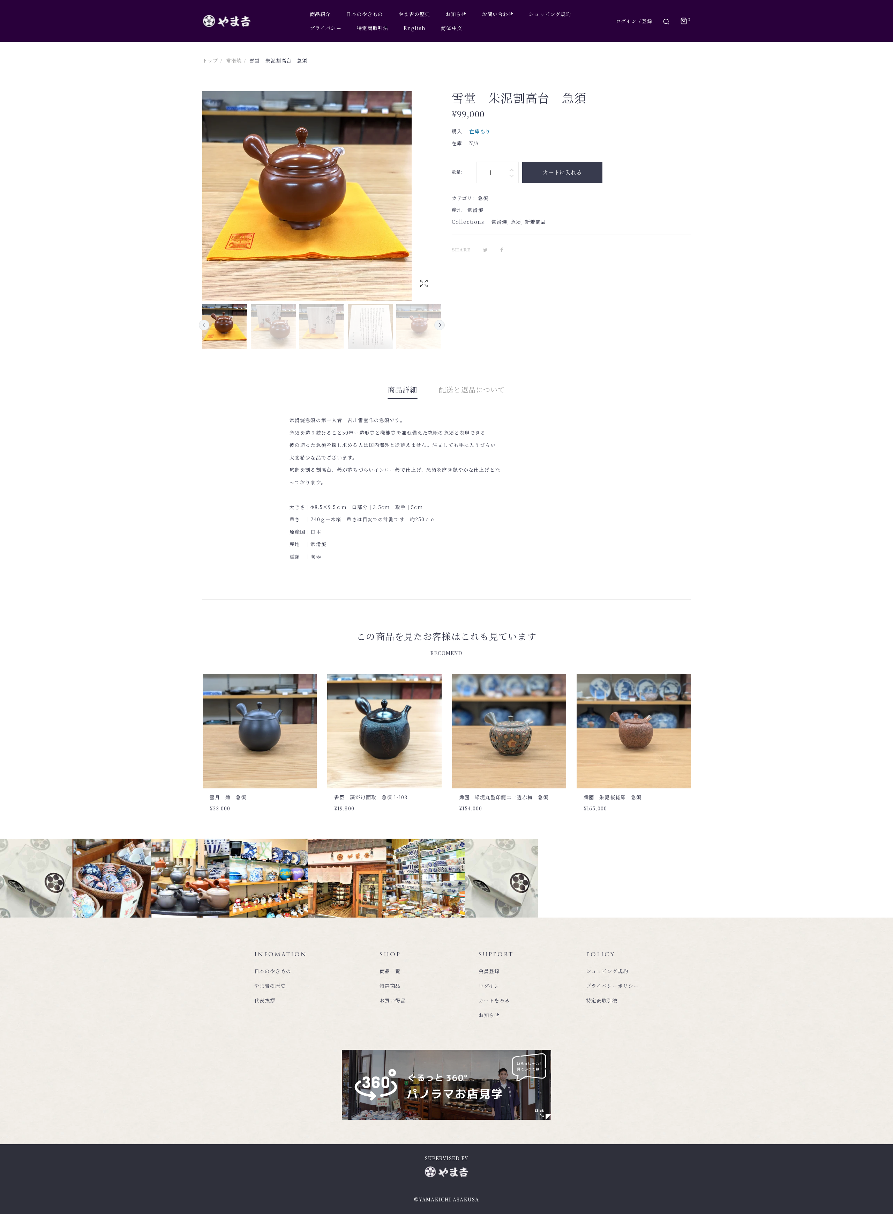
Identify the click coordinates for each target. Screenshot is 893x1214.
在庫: (458, 143)
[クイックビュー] (252, 769)
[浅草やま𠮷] (226, 21)
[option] (225, 326)
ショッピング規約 (607, 970)
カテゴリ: (463, 197)
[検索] (666, 20)
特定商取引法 (602, 1000)
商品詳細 (402, 389)
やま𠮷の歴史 (270, 985)
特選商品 (390, 985)
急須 (516, 221)
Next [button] (439, 325)
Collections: (469, 221)
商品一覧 (390, 970)
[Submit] (273, 769)
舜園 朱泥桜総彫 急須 (488, 797)
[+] (511, 168)
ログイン (626, 21)
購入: (458, 131)
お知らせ (489, 1014)
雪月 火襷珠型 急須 (612, 797)
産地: (458, 209)
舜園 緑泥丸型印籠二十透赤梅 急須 (379, 797)
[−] (511, 176)
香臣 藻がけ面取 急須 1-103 (246, 797)
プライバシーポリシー (612, 985)
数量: (457, 172)
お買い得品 (393, 1000)
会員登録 (489, 970)
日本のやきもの (272, 970)
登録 (647, 21)
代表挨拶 (264, 1000)
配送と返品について (472, 389)
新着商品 (535, 221)
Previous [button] (204, 325)
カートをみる (494, 1000)
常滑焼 (499, 221)
